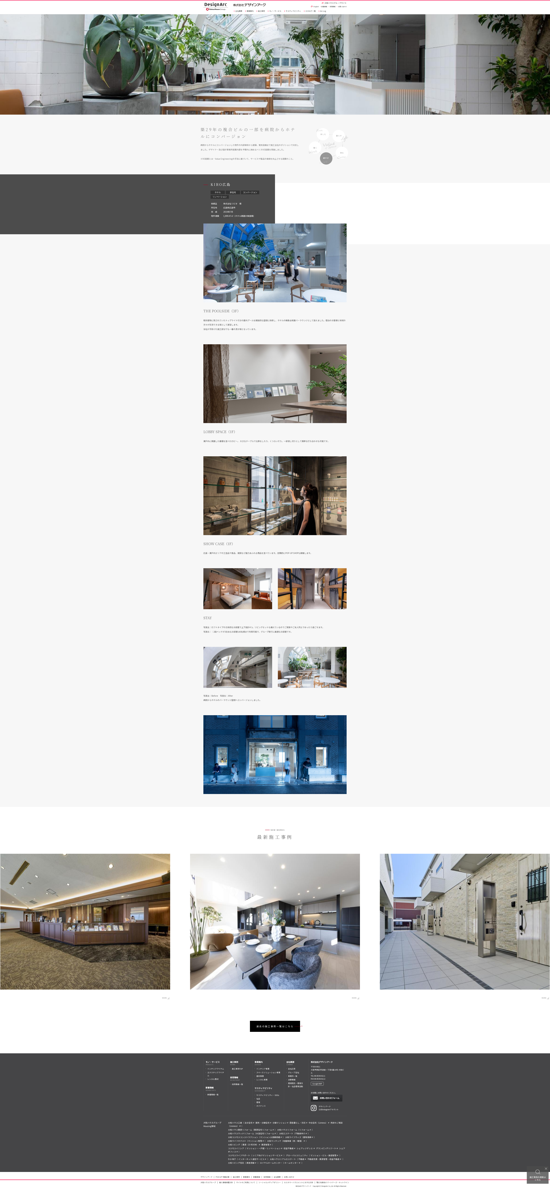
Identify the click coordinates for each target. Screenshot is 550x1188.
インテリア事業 (262, 1068)
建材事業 (260, 1076)
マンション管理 (255, 1140)
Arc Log (323, 11)
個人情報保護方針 (226, 1182)
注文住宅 (248, 1122)
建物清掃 (307, 1137)
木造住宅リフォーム (265, 1133)
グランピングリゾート (326, 1148)
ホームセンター (291, 1162)
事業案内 (250, 11)
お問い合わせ (342, 6)
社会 (258, 1098)
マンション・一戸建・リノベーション (263, 1148)
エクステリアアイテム (215, 1074)
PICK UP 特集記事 (222, 1177)
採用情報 (332, 6)
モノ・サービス (275, 11)
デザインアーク (206, 1177)
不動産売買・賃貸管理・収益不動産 (323, 1159)
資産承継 (250, 1162)
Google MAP (317, 1083)
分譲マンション (280, 1122)
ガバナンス (261, 1105)
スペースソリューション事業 (268, 1072)
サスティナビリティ (293, 11)
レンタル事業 (262, 1079)
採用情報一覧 (237, 1084)
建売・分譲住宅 (263, 1122)
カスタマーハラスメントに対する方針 (298, 1182)
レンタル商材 (213, 1079)
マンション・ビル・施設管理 (323, 1155)
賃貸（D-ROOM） (250, 1144)
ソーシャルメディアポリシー (270, 1182)
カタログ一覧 (310, 11)
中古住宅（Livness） (318, 1122)
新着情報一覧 (213, 1094)
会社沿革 (291, 1068)
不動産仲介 (300, 1133)
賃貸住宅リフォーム (263, 1129)
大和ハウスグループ (208, 1182)
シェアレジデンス (305, 1148)
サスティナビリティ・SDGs (267, 1095)
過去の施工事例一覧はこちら (275, 1026)
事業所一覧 (292, 1076)
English (316, 6)
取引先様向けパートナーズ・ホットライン (333, 1182)
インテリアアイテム (215, 1068)
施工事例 (261, 11)
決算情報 (291, 1079)
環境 (258, 1102)
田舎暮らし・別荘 (298, 1122)
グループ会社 (293, 1072)
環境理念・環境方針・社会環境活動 (295, 1085)
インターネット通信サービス (251, 1159)
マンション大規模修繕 (270, 1137)
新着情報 (324, 6)
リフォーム (304, 1129)
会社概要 (238, 11)
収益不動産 (289, 1148)
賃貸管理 (265, 1144)
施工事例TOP (237, 1068)
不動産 (301, 1159)
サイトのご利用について (245, 1182)
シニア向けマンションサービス (267, 1155)
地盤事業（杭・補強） (293, 1140)
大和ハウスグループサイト (335, 3)
